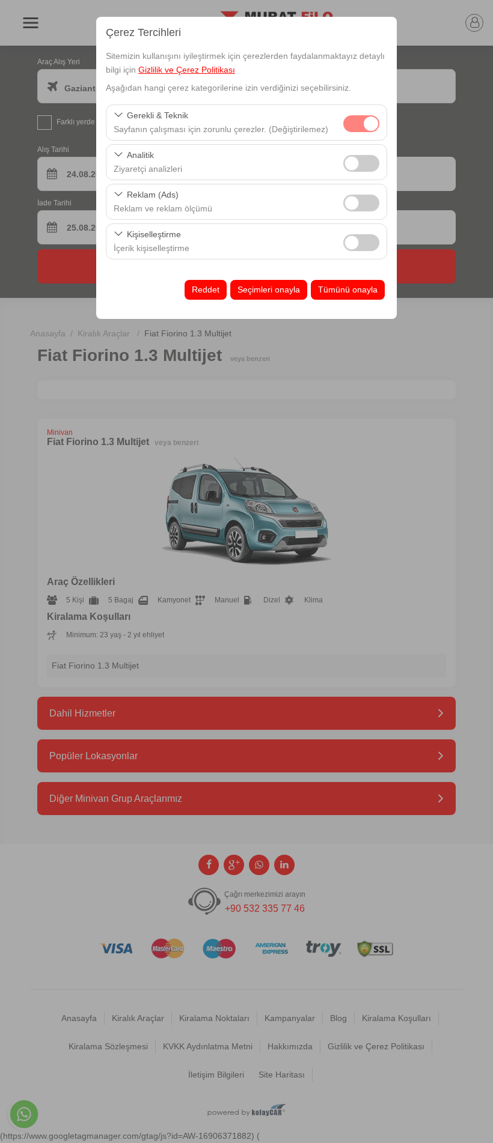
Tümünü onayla (348, 289)
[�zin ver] (361, 162)
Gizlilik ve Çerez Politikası (186, 69)
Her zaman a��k (361, 123)
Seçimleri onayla (268, 289)
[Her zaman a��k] (361, 122)
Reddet (205, 289)
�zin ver (361, 163)
